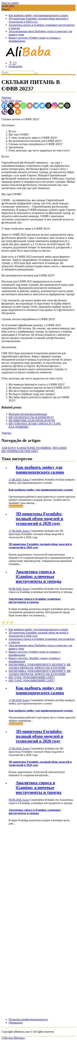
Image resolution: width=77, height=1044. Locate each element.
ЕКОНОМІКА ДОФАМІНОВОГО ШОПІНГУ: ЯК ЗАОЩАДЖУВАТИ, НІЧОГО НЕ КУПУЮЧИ (40, 666)
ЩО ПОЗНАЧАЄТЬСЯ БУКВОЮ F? (31, 417)
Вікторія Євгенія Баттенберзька (28, 414)
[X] (11, 105)
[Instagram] (55, 105)
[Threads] (48, 105)
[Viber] (4, 112)
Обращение (16, 1022)
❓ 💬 (12, 63)
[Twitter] (42, 105)
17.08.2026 (15, 479)
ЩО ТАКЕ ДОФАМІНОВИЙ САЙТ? (32, 677)
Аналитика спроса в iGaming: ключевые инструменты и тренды (38, 576)
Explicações (15, 66)
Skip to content (9, 2)
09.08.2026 (15, 588)
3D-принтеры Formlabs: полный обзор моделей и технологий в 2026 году (39, 518)
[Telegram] (36, 105)
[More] (18, 112)
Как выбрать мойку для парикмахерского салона (38, 15)
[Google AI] (11, 112)
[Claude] (30, 105)
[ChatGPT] (67, 105)
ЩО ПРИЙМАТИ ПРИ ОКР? (19, 451)
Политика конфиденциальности (28, 1019)
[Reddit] (17, 105)
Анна (18, 100)
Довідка (6, 97)
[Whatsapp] (23, 105)
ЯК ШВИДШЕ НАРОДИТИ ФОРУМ (32, 420)
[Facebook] (4, 105)
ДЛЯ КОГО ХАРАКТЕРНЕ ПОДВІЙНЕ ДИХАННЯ (34, 447)
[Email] (61, 105)
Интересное (16, 506)
